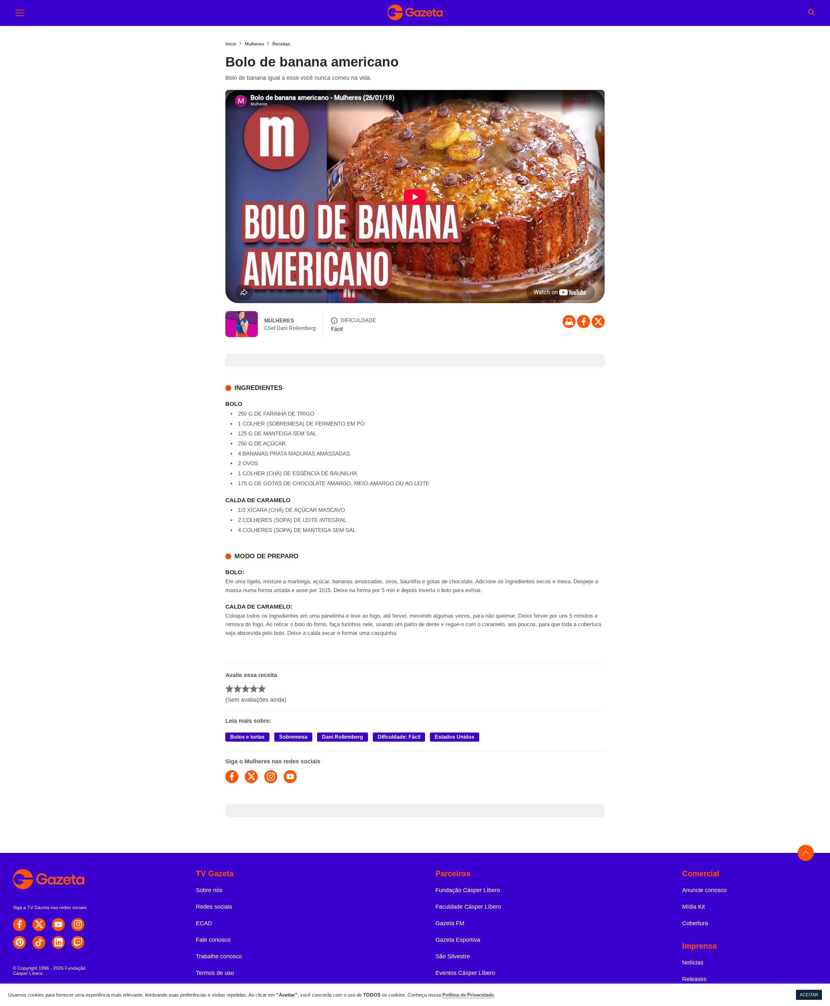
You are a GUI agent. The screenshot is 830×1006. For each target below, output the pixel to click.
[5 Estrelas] (262, 689)
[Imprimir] (569, 321)
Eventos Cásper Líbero (465, 973)
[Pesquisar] (811, 13)
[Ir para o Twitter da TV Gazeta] (598, 321)
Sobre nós (209, 890)
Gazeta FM (449, 923)
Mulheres (279, 320)
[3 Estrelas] (246, 689)
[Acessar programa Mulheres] (241, 324)
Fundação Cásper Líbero (467, 890)
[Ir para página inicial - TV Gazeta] (415, 13)
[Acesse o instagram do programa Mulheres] (270, 776)
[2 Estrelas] (237, 689)
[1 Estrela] (229, 689)
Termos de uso (215, 973)
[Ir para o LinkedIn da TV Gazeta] (58, 942)
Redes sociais (214, 906)
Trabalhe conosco (219, 956)
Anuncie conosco (704, 890)
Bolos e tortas (247, 737)
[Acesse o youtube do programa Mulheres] (290, 776)
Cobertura (695, 923)
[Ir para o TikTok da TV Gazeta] (38, 942)
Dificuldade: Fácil (399, 737)
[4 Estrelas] (254, 689)
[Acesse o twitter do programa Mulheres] (251, 776)
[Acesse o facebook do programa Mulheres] (231, 776)
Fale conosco (213, 940)
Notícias (692, 962)
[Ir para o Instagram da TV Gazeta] (77, 924)
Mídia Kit (693, 906)
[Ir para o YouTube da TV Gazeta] (58, 924)
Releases (694, 979)
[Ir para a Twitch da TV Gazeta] (77, 942)
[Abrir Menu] (20, 13)
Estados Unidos (454, 737)
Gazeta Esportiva (457, 940)
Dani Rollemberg (342, 737)
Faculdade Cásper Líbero (468, 906)
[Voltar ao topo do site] (806, 853)
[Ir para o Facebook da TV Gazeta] (583, 321)
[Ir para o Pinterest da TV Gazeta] (19, 942)
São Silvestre (452, 956)
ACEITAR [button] (809, 994)
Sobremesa (293, 737)
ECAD (204, 923)
